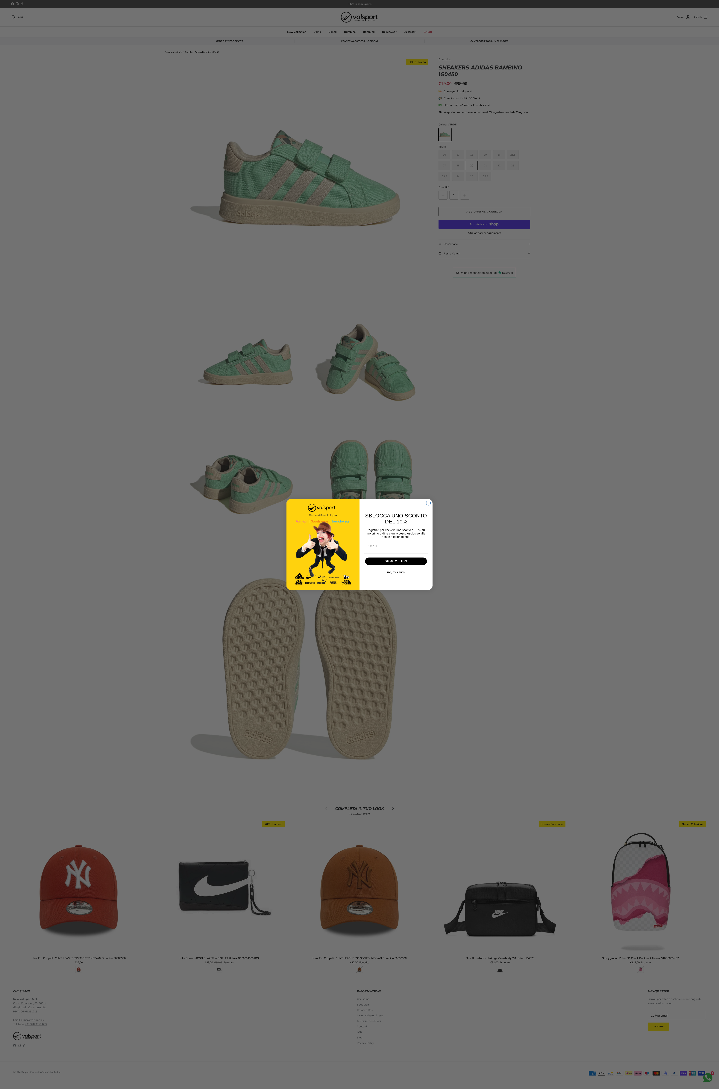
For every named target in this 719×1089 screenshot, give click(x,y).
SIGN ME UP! (396, 561)
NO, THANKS (396, 572)
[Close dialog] (428, 503)
